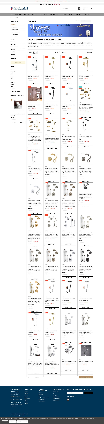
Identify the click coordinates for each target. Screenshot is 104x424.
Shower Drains (15, 36)
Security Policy (56, 400)
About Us (87, 14)
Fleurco (12, 84)
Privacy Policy (41, 399)
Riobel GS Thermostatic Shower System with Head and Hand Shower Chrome (35, 170)
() (87, 8)
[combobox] (71, 8)
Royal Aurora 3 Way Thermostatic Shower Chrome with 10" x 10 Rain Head (52, 300)
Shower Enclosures (16, 32)
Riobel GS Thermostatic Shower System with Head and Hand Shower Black (86, 138)
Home (12, 17)
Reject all (12, 422)
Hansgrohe (13, 88)
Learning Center (56, 391)
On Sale (78, 14)
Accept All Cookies (22, 422)
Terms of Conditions (15, 415)
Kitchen (13, 51)
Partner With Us (56, 396)
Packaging (55, 395)
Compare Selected (86, 377)
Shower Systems (15, 27)
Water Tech (13, 82)
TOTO (12, 78)
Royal (12, 73)
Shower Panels (15, 29)
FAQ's (54, 393)
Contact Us (41, 394)
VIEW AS (30, 52)
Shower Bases (15, 34)
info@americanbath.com (15, 396)
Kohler (12, 69)
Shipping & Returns (56, 398)
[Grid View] (34, 52)
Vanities (13, 41)
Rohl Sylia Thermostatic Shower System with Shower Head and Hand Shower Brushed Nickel (69, 138)
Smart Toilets (15, 46)
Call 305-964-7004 (14, 394)
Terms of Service (42, 401)
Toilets (13, 49)
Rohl (12, 80)
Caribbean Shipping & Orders (44, 397)
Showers (16, 17)
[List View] (36, 52)
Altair (12, 86)
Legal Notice (22, 415)
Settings (5, 422)
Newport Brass (13, 71)
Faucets (13, 39)
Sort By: (77, 21)
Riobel (12, 76)
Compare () (90, 52)
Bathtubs (13, 44)
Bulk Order (41, 396)
